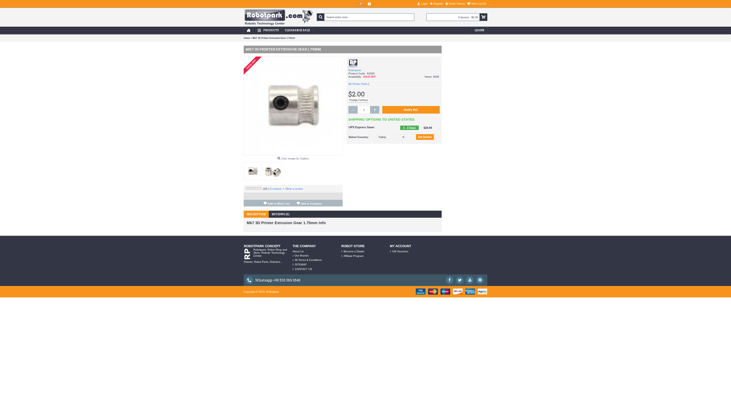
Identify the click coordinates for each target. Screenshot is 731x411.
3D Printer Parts (358, 83)
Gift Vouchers (400, 251)
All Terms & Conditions (308, 259)
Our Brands (302, 255)
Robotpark (354, 70)
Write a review (294, 188)
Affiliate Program (354, 255)
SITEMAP (300, 264)
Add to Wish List (278, 203)
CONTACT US (303, 269)
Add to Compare (311, 203)
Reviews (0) (280, 214)
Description (256, 214)
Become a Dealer (354, 251)
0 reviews (276, 188)
